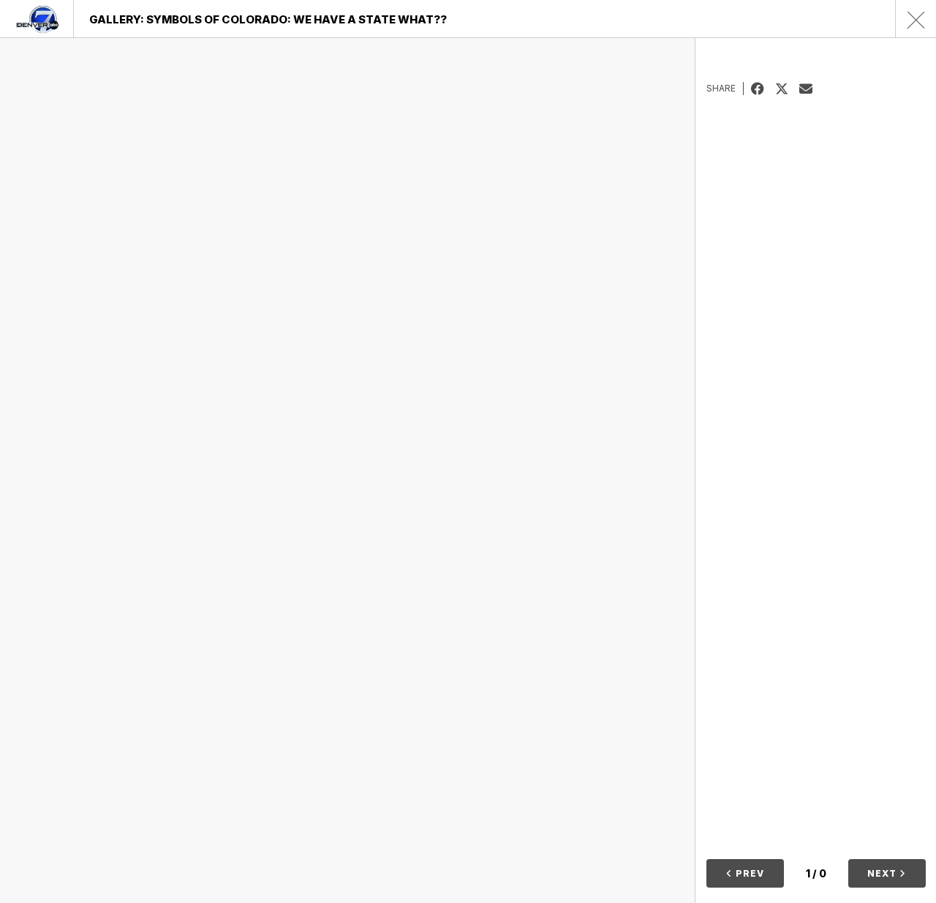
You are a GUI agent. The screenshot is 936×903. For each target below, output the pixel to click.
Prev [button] (748, 873)
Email (811, 88)
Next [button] (883, 873)
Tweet (787, 88)
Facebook (763, 88)
